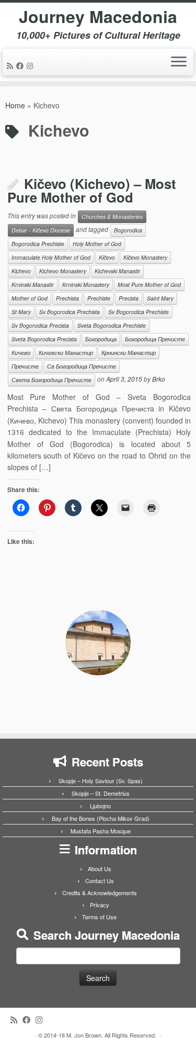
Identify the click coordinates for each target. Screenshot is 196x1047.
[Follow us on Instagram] (31, 65)
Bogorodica (128, 230)
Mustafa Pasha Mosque (101, 831)
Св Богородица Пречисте (81, 366)
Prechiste (98, 298)
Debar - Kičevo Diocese (40, 230)
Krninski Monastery (85, 284)
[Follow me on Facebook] (21, 65)
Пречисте (25, 366)
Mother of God (29, 298)
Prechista (67, 298)
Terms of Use (99, 916)
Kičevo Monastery (145, 257)
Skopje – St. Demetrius (101, 793)
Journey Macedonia (98, 16)
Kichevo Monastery (62, 271)
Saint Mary (160, 298)
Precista (129, 298)
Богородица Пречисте (155, 339)
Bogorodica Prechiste (37, 244)
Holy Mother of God (97, 244)
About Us (99, 868)
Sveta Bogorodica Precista (44, 339)
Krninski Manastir (32, 284)
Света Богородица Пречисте (51, 380)
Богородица (101, 339)
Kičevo (107, 257)
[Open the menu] (179, 62)
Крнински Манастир (128, 353)
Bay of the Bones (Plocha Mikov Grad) (100, 818)
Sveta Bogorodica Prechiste (111, 325)
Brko (158, 378)
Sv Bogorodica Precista (40, 325)
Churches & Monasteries (112, 216)
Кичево (20, 353)
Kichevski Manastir (117, 271)
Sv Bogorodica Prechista (69, 312)
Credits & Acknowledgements (99, 892)
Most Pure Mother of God (149, 284)
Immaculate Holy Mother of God (50, 257)
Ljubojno (100, 805)
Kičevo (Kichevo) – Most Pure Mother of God (91, 190)
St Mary (21, 312)
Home (15, 105)
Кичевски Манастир (66, 353)
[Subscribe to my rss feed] (11, 65)
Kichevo (21, 271)
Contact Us (99, 880)
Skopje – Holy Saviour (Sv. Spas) (101, 780)
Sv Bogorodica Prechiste (138, 312)
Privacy (99, 904)
